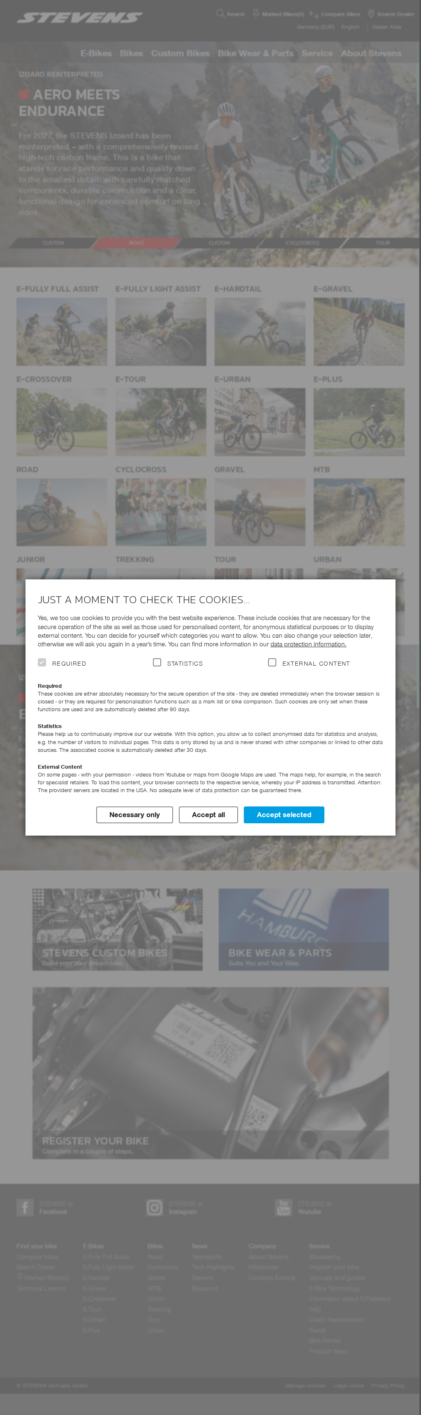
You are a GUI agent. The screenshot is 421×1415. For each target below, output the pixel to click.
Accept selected (284, 815)
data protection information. (309, 644)
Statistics (185, 663)
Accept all (208, 815)
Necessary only (134, 815)
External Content (316, 663)
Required (69, 663)
